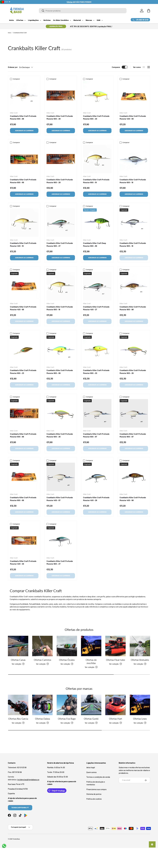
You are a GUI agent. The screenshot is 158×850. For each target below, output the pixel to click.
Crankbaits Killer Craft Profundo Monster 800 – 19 (133, 244)
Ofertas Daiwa (42, 718)
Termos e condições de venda (98, 777)
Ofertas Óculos (67, 659)
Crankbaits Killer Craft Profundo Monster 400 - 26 (23, 562)
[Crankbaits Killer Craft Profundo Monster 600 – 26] (61, 413)
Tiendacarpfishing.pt (20, 808)
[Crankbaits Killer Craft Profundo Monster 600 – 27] (61, 222)
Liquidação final (56, 26)
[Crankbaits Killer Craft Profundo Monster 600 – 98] (24, 95)
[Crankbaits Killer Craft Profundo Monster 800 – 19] (134, 222)
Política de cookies (94, 799)
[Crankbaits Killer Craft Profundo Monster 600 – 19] (134, 159)
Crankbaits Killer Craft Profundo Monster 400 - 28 (96, 498)
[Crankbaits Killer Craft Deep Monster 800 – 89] (97, 222)
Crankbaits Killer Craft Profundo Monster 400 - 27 (96, 308)
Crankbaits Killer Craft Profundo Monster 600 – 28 (60, 117)
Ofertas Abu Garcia (18, 718)
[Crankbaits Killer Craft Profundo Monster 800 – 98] (134, 286)
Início (9, 32)
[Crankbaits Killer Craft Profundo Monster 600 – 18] (61, 286)
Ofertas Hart (115, 718)
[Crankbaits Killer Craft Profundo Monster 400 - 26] (24, 540)
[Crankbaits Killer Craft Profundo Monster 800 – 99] (61, 350)
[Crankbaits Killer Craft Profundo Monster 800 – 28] (61, 159)
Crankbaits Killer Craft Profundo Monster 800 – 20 (96, 371)
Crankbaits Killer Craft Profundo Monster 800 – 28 (60, 181)
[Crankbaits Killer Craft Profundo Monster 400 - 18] (24, 222)
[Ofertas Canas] (18, 646)
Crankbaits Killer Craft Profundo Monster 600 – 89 (23, 181)
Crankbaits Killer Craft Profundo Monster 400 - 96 (23, 308)
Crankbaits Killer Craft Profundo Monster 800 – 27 (60, 562)
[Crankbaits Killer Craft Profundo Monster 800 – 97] (134, 413)
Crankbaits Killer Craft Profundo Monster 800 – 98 (133, 308)
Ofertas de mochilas (91, 661)
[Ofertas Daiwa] (42, 705)
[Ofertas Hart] (115, 705)
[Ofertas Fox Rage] (67, 705)
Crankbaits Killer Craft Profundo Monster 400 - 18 (23, 244)
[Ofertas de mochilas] (91, 646)
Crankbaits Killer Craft (20, 32)
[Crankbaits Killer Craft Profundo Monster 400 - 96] (24, 286)
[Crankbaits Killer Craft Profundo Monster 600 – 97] (97, 413)
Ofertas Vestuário (140, 659)
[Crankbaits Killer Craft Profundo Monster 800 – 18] (97, 159)
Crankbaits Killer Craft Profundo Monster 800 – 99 (60, 371)
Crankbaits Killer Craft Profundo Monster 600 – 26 (60, 435)
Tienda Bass (16, 839)
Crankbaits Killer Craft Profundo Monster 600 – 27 (60, 244)
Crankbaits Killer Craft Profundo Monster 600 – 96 (23, 435)
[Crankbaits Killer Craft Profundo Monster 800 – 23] (24, 350)
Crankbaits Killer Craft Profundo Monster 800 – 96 (23, 498)
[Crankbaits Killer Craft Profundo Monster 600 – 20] (97, 95)
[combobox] (83, 10)
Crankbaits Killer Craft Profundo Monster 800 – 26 (133, 371)
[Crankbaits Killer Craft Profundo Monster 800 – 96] (24, 477)
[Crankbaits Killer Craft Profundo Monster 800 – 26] (134, 350)
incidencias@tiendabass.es (28, 779)
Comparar (116, 67)
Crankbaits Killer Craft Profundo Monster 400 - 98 (133, 498)
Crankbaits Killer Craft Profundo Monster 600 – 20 (96, 117)
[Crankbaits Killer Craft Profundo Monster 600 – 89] (24, 159)
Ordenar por (13, 67)
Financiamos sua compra (96, 789)
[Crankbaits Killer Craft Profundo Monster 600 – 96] (24, 413)
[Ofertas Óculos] (67, 646)
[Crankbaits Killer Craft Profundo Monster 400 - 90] (134, 95)
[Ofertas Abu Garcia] (18, 705)
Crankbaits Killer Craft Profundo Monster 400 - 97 (60, 498)
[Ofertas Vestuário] (140, 646)
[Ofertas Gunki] (91, 705)
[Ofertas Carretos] (42, 646)
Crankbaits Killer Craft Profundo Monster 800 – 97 (133, 435)
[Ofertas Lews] (140, 705)
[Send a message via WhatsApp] (4, 846)
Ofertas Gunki (91, 718)
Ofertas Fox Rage (67, 718)
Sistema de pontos (93, 794)
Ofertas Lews (140, 718)
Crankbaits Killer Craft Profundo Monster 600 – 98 (23, 117)
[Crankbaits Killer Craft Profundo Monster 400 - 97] (61, 477)
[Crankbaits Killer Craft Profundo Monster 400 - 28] (97, 477)
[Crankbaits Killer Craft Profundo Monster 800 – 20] (97, 350)
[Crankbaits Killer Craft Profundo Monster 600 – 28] (61, 95)
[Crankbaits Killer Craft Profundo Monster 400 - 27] (97, 286)
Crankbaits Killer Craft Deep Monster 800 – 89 (94, 244)
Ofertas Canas (18, 659)
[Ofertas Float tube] (115, 646)
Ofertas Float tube (115, 659)
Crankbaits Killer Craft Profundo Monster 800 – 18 (96, 181)
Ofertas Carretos (42, 659)
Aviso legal (90, 767)
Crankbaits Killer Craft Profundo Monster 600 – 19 (133, 181)
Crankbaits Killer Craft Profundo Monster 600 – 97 (96, 435)
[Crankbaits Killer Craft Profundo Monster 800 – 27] (61, 540)
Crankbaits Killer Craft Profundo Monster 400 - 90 (133, 117)
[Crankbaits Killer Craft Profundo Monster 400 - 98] (134, 477)
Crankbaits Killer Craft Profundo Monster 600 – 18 (60, 308)
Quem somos (91, 772)
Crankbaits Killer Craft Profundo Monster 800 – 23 (23, 371)
